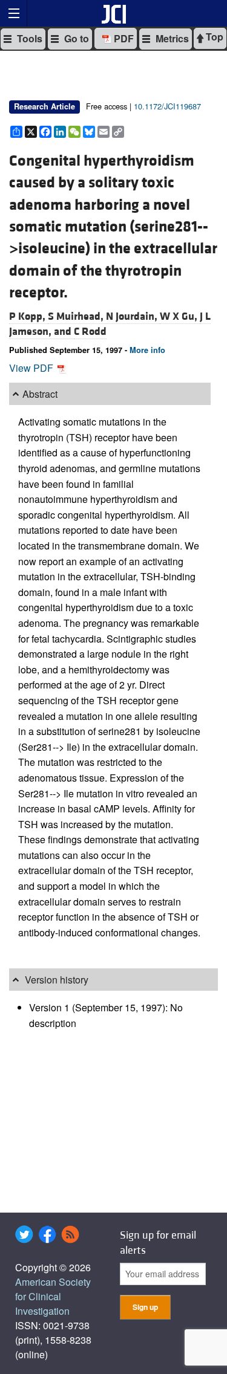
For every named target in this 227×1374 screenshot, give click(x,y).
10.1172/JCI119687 (167, 106)
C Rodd (90, 332)
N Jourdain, (133, 316)
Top (213, 37)
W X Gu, (180, 316)
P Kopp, (28, 316)
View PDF (32, 368)
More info (147, 350)
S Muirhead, (77, 316)
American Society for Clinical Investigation (53, 1296)
